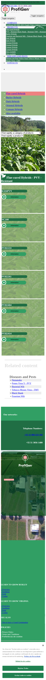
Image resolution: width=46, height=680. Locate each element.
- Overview (5, 590)
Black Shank (17, 393)
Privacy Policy (7, 632)
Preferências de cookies (12, 637)
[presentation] (11, 32)
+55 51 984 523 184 (33, 435)
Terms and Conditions (10, 634)
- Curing (4, 596)
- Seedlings (5, 592)
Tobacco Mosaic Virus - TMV (25, 390)
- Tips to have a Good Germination (14, 622)
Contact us (9, 480)
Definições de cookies (23, 661)
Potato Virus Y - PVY (21, 383)
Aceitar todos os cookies (22, 675)
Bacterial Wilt (18, 386)
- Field (3, 594)
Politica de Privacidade (32, 656)
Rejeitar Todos (23, 668)
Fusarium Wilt (18, 396)
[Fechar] (43, 645)
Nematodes (17, 380)
